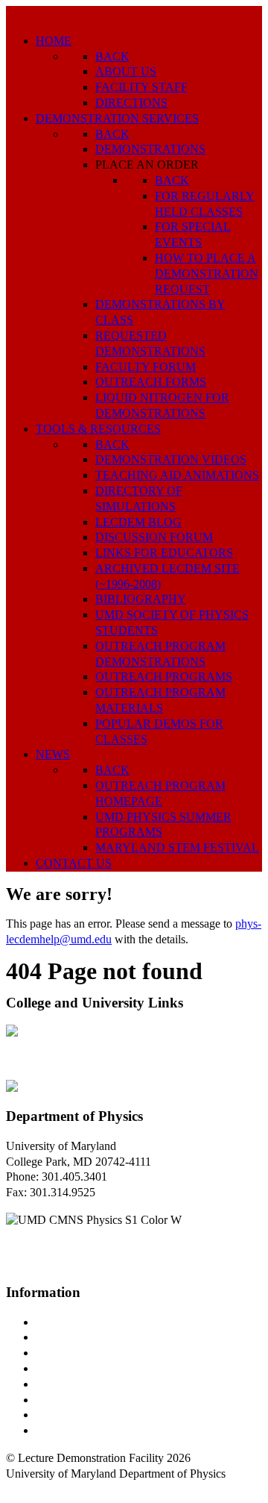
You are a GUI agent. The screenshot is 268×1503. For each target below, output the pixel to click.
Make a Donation (77, 1399)
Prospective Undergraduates (102, 1337)
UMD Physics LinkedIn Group (109, 1414)
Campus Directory (79, 1322)
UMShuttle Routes (80, 1384)
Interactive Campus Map (93, 1352)
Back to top (33, 1489)
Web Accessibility (78, 1430)
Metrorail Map (69, 1368)
